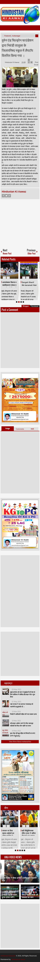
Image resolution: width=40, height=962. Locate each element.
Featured (7, 36)
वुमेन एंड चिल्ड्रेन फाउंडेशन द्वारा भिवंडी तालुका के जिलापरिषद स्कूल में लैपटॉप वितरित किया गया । (17, 48)
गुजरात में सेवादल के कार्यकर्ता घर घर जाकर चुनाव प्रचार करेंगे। (9, 894)
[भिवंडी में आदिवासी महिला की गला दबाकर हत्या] (5, 713)
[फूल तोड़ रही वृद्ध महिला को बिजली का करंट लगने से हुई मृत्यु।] (5, 733)
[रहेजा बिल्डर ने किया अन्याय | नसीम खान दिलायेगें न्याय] (20, 871)
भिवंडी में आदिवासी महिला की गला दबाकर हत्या (23, 714)
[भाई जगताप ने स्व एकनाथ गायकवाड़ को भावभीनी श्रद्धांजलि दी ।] (5, 703)
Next (36, 270)
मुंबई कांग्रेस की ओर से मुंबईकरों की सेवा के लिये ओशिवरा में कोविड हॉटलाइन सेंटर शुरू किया (22, 694)
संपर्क (32, 429)
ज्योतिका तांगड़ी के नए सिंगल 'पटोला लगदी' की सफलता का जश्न (30, 894)
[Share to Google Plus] (15, 272)
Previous (2, 270)
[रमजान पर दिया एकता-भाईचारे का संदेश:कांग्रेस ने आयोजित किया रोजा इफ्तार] (9, 818)
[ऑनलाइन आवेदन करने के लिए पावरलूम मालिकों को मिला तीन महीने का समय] (5, 722)
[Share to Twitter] (13, 272)
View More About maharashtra (20, 742)
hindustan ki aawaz (18, 959)
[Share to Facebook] (10, 272)
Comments (20, 429)
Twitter (6, 195)
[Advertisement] (20, 223)
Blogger (26, 306)
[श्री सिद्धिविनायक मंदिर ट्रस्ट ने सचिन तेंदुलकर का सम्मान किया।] (29, 818)
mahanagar (16, 36)
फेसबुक (7, 428)
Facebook (3, 195)
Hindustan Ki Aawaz (12, 62)
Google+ (9, 195)
